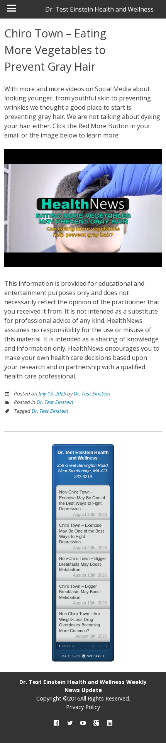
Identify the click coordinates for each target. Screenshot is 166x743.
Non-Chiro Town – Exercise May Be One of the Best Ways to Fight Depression (83, 503)
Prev (69, 646)
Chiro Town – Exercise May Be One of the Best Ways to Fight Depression (83, 536)
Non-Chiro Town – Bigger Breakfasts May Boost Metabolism (83, 566)
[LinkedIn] (110, 723)
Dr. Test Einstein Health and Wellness (99, 9)
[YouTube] (83, 723)
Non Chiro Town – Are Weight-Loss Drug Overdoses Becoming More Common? (83, 624)
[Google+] (96, 723)
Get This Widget (83, 657)
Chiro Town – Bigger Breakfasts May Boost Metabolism (83, 594)
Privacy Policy (83, 707)
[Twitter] (70, 723)
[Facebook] (56, 723)
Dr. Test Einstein (91, 393)
